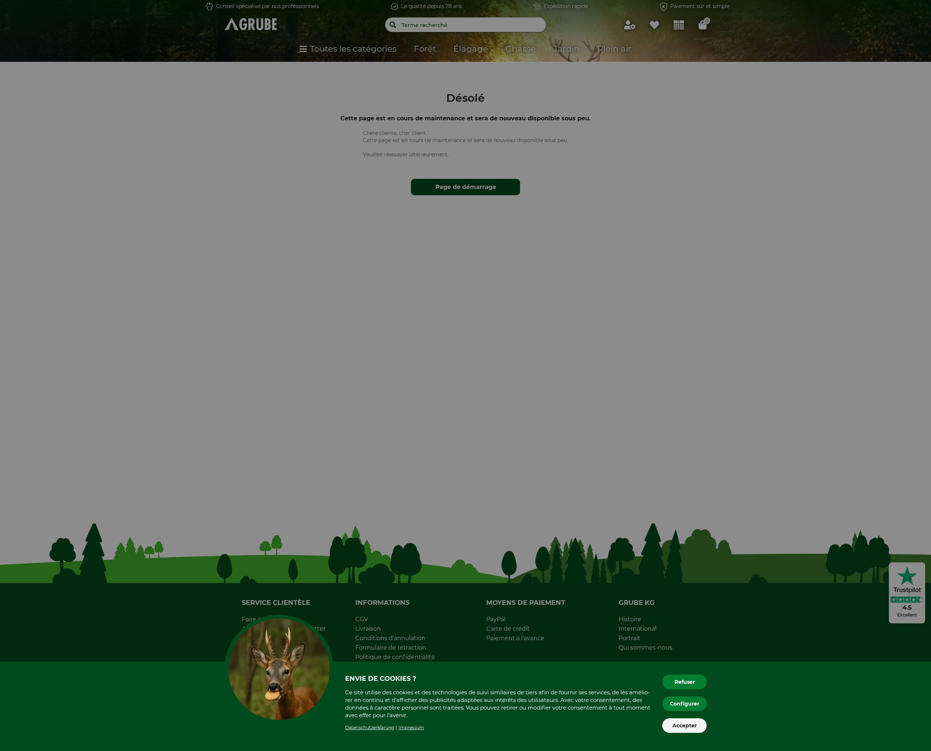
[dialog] (465, 375)
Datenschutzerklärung (369, 727)
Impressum (411, 727)
